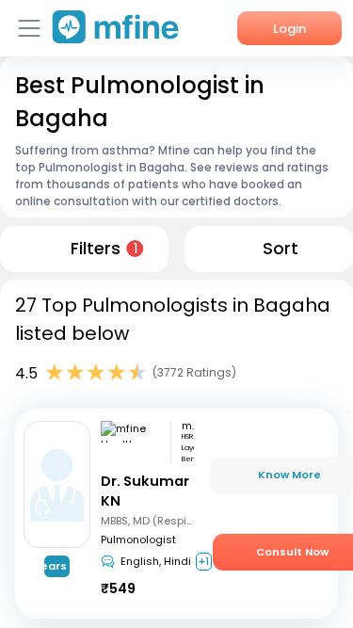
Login (289, 29)
